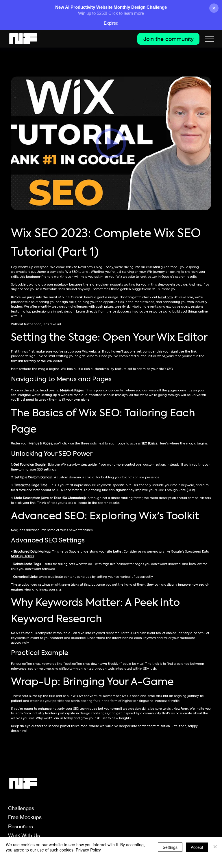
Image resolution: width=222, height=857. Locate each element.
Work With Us (24, 835)
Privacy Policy (88, 850)
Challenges (21, 808)
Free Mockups (25, 817)
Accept (197, 847)
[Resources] (87, 826)
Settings (170, 847)
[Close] (215, 847)
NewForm (165, 297)
